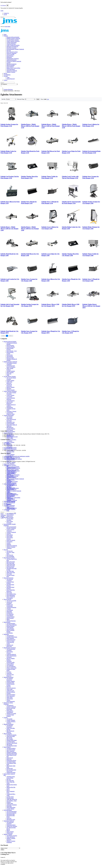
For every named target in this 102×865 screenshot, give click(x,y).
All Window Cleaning (12, 835)
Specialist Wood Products (10, 588)
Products (6, 35)
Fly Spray (9, 671)
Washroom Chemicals (12, 70)
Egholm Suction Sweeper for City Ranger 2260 (91, 202)
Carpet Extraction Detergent (11, 398)
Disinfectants (10, 833)
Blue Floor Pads (10, 563)
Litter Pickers (10, 698)
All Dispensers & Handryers (11, 503)
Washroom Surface (11, 825)
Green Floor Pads (11, 564)
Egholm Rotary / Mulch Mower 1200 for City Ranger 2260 (9, 228)
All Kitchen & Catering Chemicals (11, 706)
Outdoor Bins (10, 803)
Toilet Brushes (10, 627)
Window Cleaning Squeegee (11, 839)
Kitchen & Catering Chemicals (14, 61)
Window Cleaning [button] (8, 834)
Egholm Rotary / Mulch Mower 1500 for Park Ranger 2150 (71, 126)
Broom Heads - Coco (12, 351)
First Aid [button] (6, 549)
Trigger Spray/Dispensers (11, 700)
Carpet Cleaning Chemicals (13, 41)
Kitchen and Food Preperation (11, 708)
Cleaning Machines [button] (8, 432)
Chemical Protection (11, 607)
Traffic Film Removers (9, 382)
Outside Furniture (11, 371)
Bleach (8, 830)
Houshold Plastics (11, 431)
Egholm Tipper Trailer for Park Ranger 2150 (50, 177)
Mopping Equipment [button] (8, 724)
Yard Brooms (10, 356)
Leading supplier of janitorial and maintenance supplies (16, 456)
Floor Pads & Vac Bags (12, 52)
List (48, 99)
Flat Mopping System (12, 745)
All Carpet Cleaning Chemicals (11, 393)
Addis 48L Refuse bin (12, 799)
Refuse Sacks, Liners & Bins (13, 68)
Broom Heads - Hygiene (10, 349)
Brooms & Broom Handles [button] (10, 341)
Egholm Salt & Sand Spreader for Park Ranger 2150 (71, 202)
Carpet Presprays (11, 400)
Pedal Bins (9, 806)
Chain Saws (9, 446)
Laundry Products (11, 720)
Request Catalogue (8, 447)
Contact (5, 80)
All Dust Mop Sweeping (10, 519)
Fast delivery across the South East (12, 457)
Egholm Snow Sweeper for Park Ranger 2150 (90, 177)
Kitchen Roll (10, 768)
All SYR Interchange (12, 811)
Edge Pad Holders (11, 694)
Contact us (6, 442)
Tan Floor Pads (10, 571)
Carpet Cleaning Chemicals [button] (10, 391)
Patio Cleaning (10, 372)
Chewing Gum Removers (10, 675)
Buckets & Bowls (11, 692)
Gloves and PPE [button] (7, 599)
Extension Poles (10, 682)
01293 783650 (7, 26)
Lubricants (9, 673)
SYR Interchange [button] (8, 810)
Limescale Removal (11, 654)
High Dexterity (10, 618)
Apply (38, 99)
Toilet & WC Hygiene (12, 826)
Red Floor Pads (10, 567)
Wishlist (2, 516)
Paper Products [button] (7, 747)
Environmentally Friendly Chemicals (15, 49)
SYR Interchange (11, 69)
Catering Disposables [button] (9, 415)
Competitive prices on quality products (13, 459)
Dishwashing (10, 535)
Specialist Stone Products (10, 585)
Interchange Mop (11, 814)
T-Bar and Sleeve (11, 837)
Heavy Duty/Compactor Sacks (10, 791)
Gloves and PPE (10, 54)
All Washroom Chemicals (10, 823)
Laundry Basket (10, 808)
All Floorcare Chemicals (10, 580)
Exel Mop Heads (11, 741)
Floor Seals (9, 592)
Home (5, 34)
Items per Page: (21, 99)
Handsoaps (9, 57)
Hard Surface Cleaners (10, 538)
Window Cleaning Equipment (11, 841)
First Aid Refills (10, 556)
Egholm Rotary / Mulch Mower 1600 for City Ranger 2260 (30, 228)
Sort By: (4, 99)
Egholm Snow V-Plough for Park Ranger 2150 (50, 202)
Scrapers (9, 693)
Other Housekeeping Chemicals (11, 656)
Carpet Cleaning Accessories (10, 396)
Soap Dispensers (10, 506)
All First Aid (9, 551)
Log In (5, 14)
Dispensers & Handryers (12, 46)
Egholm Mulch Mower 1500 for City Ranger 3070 (70, 305)
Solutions (9, 544)
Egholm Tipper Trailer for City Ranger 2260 (90, 254)
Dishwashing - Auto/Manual (10, 711)
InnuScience (9, 541)
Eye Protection (10, 614)
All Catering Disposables (9, 417)
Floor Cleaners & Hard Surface (11, 597)
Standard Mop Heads (12, 740)
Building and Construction (10, 605)
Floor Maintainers (11, 595)
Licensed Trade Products (10, 715)
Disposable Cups (11, 422)
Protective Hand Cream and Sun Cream (10, 642)
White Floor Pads (11, 572)
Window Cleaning (11, 72)
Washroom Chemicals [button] (9, 821)
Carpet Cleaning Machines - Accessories (10, 444)
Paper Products (10, 66)
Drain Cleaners (10, 831)
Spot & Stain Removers (10, 402)
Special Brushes (10, 629)
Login (8, 77)
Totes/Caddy (10, 689)
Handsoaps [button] (6, 634)
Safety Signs (9, 697)
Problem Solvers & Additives (11, 405)
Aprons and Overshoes (9, 602)
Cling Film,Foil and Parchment (11, 420)
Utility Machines (10, 463)
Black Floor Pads (11, 561)
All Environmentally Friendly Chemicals (11, 527)
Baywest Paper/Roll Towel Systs (11, 770)
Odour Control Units (11, 667)
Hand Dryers (10, 516)
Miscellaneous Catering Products (11, 428)
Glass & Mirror (10, 663)
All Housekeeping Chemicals (11, 649)
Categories (6, 465)
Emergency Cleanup (11, 411)
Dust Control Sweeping (10, 522)
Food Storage (10, 430)
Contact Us (6, 13)
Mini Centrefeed (10, 751)
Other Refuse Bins (11, 807)
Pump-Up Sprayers (11, 688)
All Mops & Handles (11, 735)
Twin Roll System (11, 749)
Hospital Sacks (10, 798)
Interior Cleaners (10, 387)
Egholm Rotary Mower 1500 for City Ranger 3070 (50, 305)
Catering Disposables (12, 42)
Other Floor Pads (11, 565)
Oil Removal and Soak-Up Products (11, 366)
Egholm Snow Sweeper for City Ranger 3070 (29, 332)
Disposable (9, 611)
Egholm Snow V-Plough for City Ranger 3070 (70, 332)
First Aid (9, 50)
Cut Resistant (10, 610)
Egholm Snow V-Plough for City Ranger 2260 (90, 280)
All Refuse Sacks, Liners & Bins (11, 777)
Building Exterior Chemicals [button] (10, 361)
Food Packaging (10, 423)
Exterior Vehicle (10, 380)
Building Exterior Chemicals (13, 38)
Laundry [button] (6, 717)
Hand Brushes (10, 56)
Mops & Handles (11, 65)
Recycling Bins (10, 780)
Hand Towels (10, 757)
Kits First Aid (10, 555)
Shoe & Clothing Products (11, 659)
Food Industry (10, 615)
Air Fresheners (10, 665)
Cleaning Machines (11, 43)
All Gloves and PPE (11, 600)
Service (5, 73)
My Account (6, 444)
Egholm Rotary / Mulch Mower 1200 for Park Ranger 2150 (51, 126)
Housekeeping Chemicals (13, 58)
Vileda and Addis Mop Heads (11, 737)
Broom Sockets (10, 357)
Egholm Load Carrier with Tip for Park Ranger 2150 (70, 177)
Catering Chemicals (11, 532)
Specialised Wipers (11, 761)
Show (2, 849)
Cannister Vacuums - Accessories (11, 440)
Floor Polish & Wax (11, 594)
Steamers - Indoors (11, 462)
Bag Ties (9, 779)
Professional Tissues (11, 760)
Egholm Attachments (11, 449)
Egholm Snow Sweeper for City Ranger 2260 (29, 280)
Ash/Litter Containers (12, 804)
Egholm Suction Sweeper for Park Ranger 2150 (9, 125)
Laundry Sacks (10, 796)
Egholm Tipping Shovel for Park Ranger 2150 (29, 177)
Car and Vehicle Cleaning (13, 39)
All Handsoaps (10, 635)
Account (6, 76)
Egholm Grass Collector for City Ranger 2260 (50, 227)
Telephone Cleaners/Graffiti (10, 661)
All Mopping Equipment (10, 726)
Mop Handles (10, 739)
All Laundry (9, 718)
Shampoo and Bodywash (10, 645)
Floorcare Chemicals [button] (8, 577)
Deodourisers (10, 407)
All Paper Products (11, 748)
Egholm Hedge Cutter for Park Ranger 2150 (8, 152)
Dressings (9, 388)
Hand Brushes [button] (7, 622)
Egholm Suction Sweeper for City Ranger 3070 (30, 305)
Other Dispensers (11, 505)
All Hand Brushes (11, 623)
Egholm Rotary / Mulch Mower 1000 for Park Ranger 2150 (30, 126)
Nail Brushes (10, 633)
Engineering (9, 612)
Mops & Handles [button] (8, 733)
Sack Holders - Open (12, 800)
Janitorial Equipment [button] (8, 677)
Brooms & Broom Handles (13, 37)
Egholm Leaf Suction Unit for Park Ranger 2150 (10, 177)
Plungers (9, 686)
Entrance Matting (11, 681)
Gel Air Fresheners (11, 666)
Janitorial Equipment (11, 60)
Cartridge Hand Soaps (12, 637)
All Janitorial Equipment (10, 679)
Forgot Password (11, 78)
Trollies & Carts (10, 690)
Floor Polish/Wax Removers (11, 590)
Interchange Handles (11, 812)
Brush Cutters (10, 438)
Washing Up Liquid (11, 713)
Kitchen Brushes (10, 626)
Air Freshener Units (11, 513)
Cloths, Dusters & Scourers (13, 45)
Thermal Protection (11, 620)
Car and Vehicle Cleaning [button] (10, 376)
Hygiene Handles (11, 347)
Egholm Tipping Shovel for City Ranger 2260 (70, 254)
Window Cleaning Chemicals (11, 547)
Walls (8, 375)
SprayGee (9, 818)
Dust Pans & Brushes (12, 624)
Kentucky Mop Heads (12, 743)
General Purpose (10, 616)
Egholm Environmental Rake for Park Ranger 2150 (91, 152)
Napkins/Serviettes (11, 772)
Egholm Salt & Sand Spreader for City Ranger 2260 (10, 305)
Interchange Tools (11, 819)
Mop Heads (9, 744)
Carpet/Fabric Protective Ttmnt (10, 413)
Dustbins (9, 802)
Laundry (9, 62)
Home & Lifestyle (11, 540)
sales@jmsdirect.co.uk (12, 436)
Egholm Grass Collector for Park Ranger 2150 (90, 125)
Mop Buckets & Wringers (10, 731)
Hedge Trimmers (10, 454)
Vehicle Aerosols (10, 390)
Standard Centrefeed (11, 752)
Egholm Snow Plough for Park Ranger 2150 (29, 202)
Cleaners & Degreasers (9, 385)
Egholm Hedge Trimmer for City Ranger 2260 (91, 227)
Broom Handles (10, 345)
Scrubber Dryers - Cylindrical (11, 480)
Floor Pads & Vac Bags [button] (9, 557)
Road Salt (9, 373)
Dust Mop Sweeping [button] (8, 517)
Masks (8, 619)
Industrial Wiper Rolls (12, 753)
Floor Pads (9, 573)
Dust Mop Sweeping (11, 47)
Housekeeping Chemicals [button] (10, 647)
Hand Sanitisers (10, 638)
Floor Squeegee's (11, 696)
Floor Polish (9, 536)
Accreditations (7, 74)
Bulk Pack (9, 759)
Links (2, 10)
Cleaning (9, 533)
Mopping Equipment (11, 64)
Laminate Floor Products (10, 582)
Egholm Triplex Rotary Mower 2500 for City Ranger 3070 (91, 306)
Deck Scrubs (10, 355)
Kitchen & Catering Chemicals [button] (8, 703)
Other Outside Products (10, 369)
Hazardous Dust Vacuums (10, 452)
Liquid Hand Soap (11, 639)
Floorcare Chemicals (11, 53)
